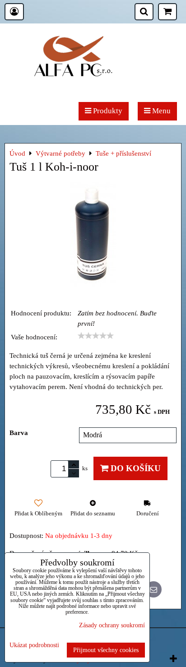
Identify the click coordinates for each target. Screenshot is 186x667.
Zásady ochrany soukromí (112, 625)
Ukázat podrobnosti (34, 645)
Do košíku (134, 468)
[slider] (96, 335)
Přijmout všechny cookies (106, 649)
